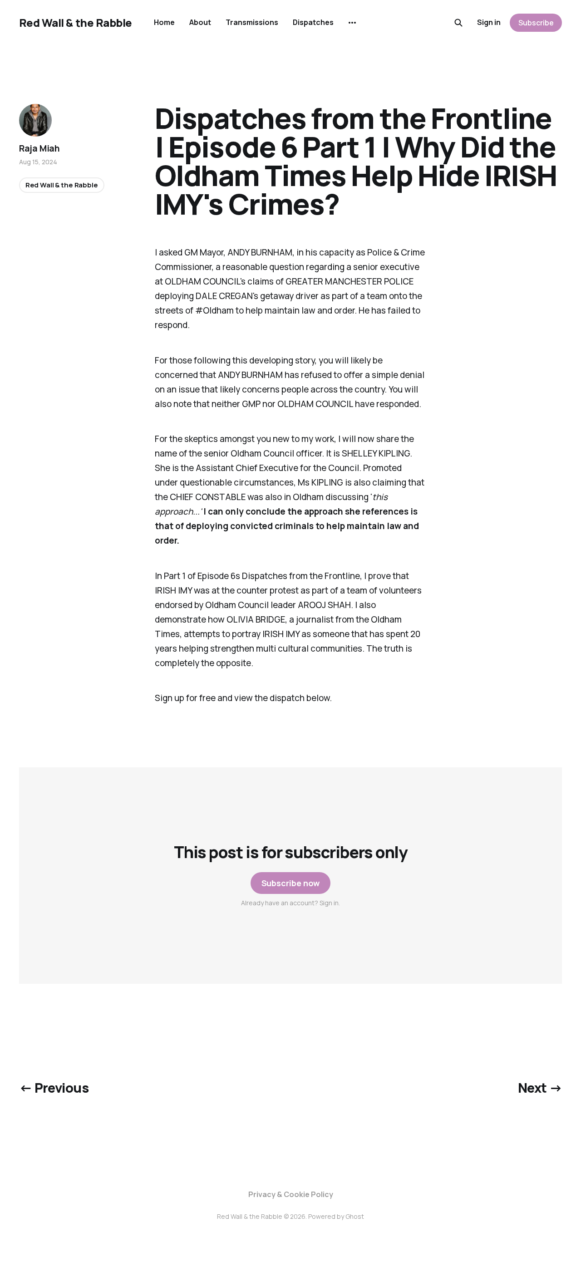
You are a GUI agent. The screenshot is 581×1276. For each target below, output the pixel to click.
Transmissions (252, 22)
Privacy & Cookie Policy (290, 1194)
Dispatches (313, 22)
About (200, 22)
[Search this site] (458, 22)
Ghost (354, 1216)
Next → (540, 1088)
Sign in (489, 22)
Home (164, 22)
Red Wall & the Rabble (75, 22)
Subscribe (536, 23)
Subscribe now (290, 883)
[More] (352, 22)
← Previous (54, 1088)
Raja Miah (39, 148)
